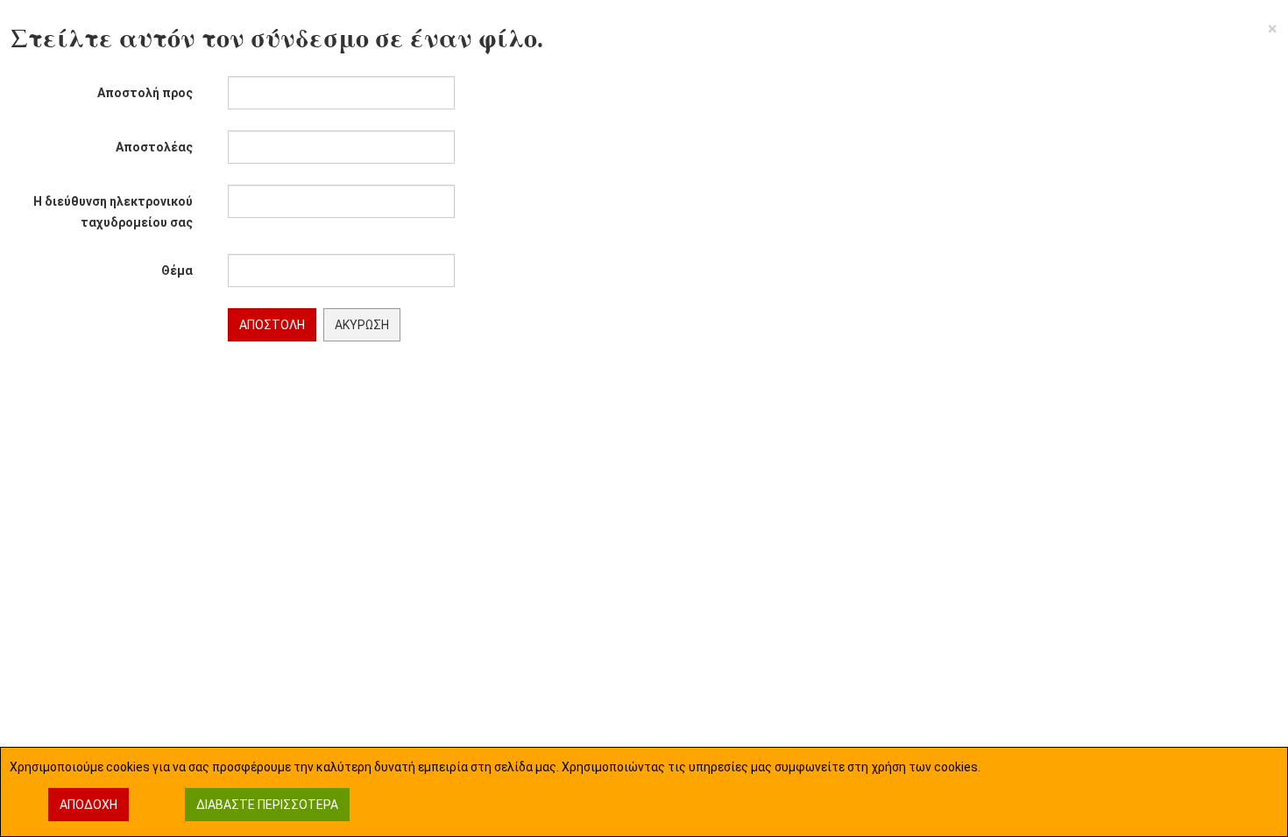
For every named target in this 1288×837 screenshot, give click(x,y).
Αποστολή (272, 325)
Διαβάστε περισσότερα (267, 805)
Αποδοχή (88, 805)
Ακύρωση (362, 325)
